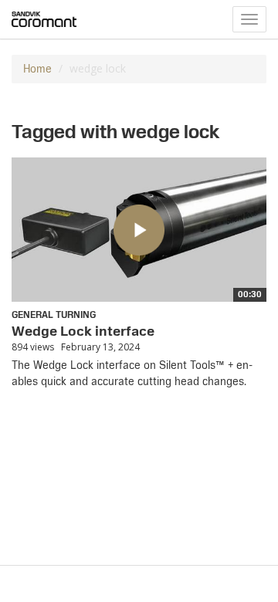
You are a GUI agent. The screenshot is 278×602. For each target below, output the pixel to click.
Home (37, 69)
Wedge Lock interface (83, 331)
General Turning (54, 315)
